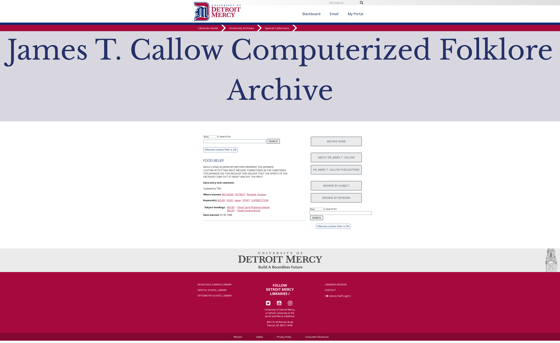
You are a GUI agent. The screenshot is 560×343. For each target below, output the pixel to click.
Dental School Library (212, 290)
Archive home (336, 141)
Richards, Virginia (256, 194)
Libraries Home (208, 28)
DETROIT (240, 194)
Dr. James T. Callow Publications (336, 169)
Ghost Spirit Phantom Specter (253, 207)
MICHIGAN (227, 194)
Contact (330, 290)
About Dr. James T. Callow (336, 157)
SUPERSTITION (259, 200)
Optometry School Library (215, 295)
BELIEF (221, 200)
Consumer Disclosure (317, 336)
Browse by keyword (336, 197)
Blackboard (311, 13)
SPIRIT (246, 200)
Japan (238, 200)
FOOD (230, 200)
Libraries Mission (336, 284)
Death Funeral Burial (248, 210)
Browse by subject (336, 185)
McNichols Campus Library (215, 284)
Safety (259, 336)
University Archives (241, 28)
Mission (238, 336)
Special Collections (277, 28)
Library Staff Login (339, 296)
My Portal (355, 13)
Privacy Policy (284, 336)
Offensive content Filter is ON (220, 149)
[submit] (362, 2)
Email (334, 13)
